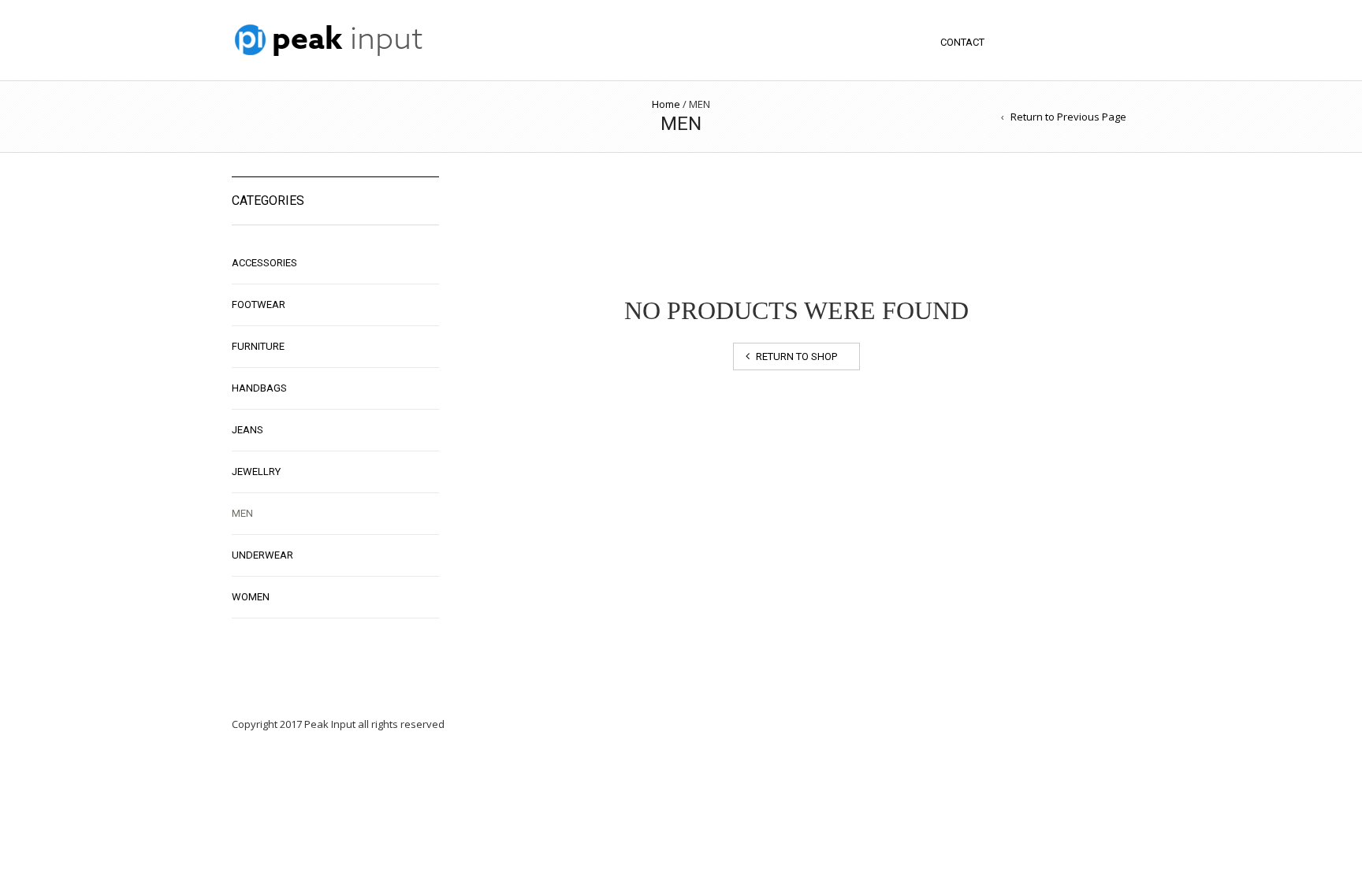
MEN (242, 513)
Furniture (258, 346)
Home (666, 104)
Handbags (259, 388)
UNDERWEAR (262, 555)
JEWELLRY (256, 471)
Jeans (247, 430)
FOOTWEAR (258, 304)
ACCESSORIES (264, 263)
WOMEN (251, 597)
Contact (962, 42)
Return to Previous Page (1068, 117)
